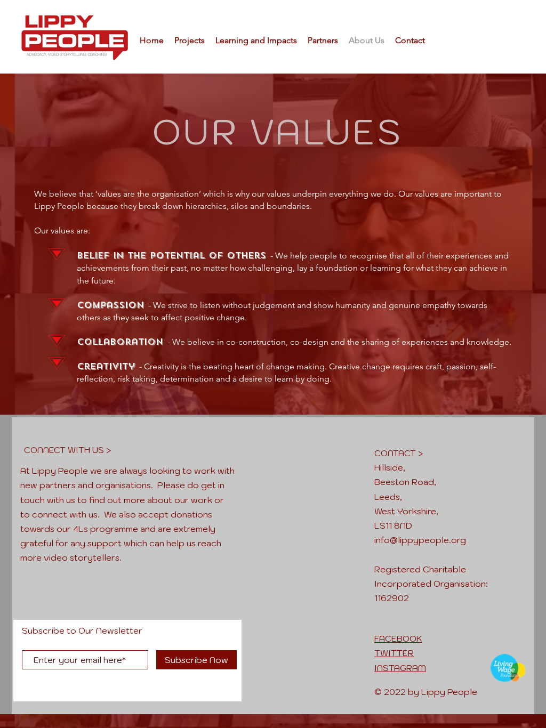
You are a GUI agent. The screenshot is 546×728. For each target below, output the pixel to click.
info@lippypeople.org (420, 540)
